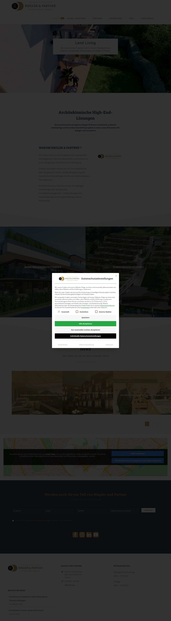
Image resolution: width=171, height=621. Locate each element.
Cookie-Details (62, 345)
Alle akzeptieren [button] (85, 324)
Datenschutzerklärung (107, 305)
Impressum (109, 345)
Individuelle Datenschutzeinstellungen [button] (85, 336)
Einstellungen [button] (85, 307)
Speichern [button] (85, 317)
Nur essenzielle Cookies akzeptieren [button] (85, 330)
